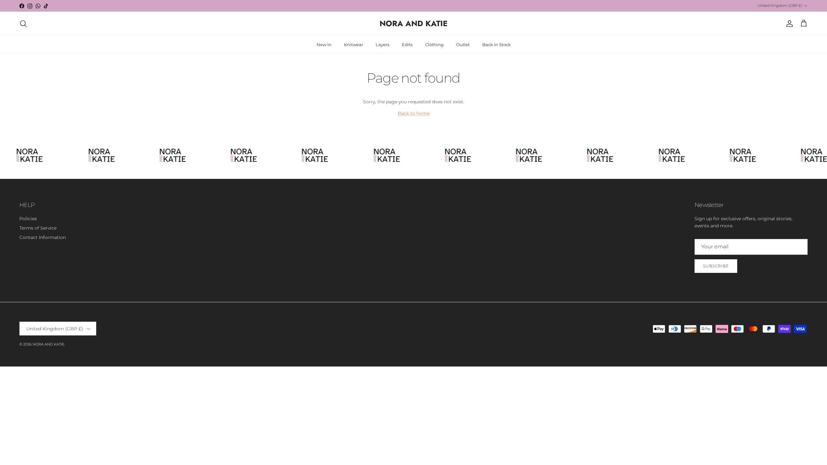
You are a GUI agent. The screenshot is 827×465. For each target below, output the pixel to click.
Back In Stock (496, 44)
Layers (382, 44)
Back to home (414, 113)
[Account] (788, 23)
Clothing (434, 44)
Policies (28, 219)
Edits (407, 44)
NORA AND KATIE (48, 344)
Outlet (463, 44)
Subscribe (716, 266)
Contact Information (42, 237)
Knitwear (353, 44)
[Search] (23, 23)
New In (324, 44)
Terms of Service (38, 228)
